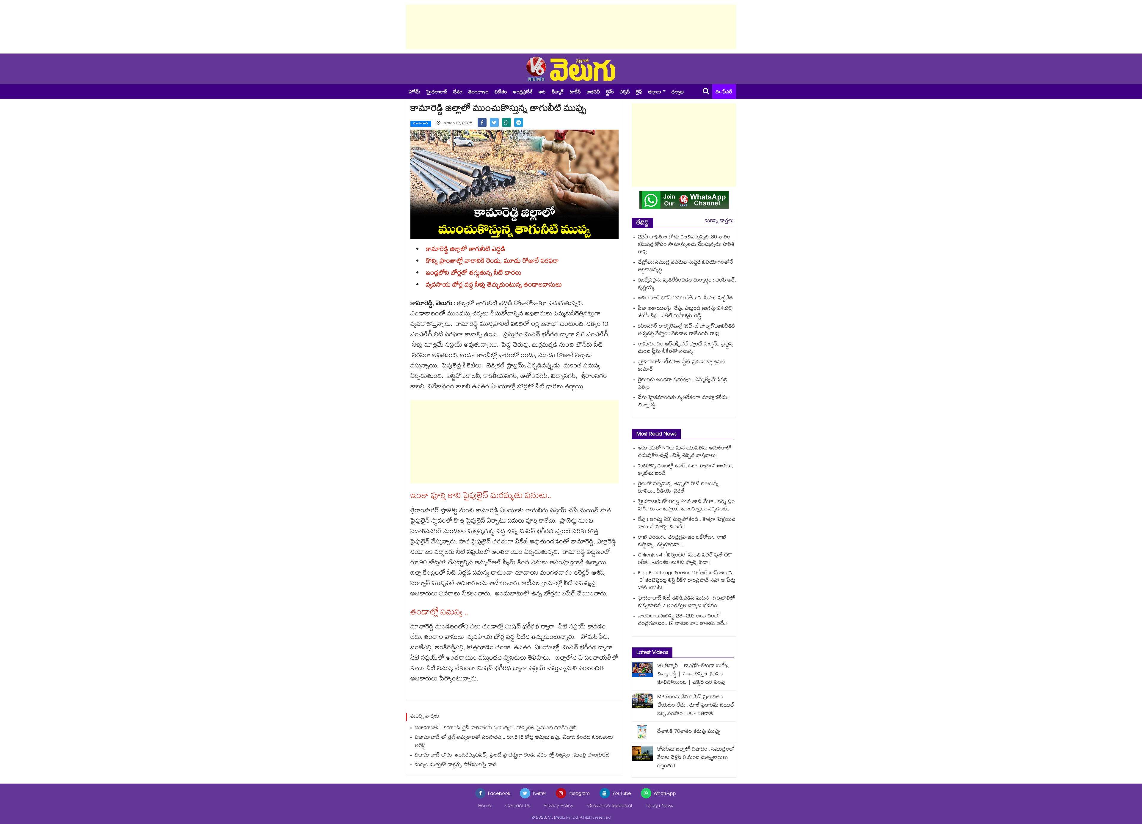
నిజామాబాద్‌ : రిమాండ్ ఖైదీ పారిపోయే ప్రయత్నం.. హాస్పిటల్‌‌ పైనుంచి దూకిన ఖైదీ (496, 728)
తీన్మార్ (558, 93)
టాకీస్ (575, 93)
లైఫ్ (639, 93)
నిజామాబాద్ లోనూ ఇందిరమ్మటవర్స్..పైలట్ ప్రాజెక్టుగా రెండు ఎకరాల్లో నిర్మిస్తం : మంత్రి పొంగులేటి (512, 755)
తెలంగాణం (478, 93)
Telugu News (659, 806)
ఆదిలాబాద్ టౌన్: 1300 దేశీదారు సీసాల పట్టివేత (685, 298)
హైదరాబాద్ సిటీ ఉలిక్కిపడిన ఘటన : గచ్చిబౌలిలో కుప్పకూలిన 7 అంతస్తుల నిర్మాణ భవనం (686, 603)
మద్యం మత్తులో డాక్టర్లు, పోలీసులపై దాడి (456, 765)
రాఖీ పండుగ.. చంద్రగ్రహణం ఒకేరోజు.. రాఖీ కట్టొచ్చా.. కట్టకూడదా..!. (682, 542)
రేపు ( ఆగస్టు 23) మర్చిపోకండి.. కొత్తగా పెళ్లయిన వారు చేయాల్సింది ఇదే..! (686, 524)
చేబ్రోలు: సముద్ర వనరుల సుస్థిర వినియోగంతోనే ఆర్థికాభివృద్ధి (685, 267)
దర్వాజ (678, 93)
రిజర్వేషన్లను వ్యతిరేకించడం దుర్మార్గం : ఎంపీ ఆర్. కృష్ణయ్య (687, 284)
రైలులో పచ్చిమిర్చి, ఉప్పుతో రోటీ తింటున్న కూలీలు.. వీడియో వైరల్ (678, 488)
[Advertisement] (571, 26)
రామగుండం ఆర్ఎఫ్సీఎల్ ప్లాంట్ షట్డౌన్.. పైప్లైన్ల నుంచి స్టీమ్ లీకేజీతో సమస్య (685, 348)
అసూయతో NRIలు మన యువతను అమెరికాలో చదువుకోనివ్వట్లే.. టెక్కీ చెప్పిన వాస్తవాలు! (684, 452)
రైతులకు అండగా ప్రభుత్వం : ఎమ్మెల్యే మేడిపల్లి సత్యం (682, 384)
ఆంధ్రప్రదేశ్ (523, 93)
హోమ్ (414, 93)
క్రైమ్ (610, 93)
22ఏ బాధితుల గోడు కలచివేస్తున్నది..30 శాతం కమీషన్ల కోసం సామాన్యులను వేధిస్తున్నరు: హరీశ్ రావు (686, 245)
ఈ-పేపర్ (723, 93)
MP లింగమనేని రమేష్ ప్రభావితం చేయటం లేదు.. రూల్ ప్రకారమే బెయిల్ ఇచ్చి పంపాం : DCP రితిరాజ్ (695, 705)
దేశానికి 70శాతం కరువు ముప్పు (689, 732)
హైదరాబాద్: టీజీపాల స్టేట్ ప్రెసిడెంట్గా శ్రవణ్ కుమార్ (681, 366)
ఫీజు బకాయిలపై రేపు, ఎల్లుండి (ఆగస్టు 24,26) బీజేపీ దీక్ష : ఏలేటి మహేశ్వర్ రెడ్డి (685, 313)
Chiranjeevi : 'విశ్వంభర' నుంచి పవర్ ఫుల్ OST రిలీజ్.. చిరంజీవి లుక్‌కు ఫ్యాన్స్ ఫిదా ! (685, 559)
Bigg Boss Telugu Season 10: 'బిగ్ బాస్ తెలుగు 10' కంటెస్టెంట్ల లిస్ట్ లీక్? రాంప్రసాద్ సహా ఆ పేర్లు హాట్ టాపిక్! (686, 581)
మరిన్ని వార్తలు (719, 221)
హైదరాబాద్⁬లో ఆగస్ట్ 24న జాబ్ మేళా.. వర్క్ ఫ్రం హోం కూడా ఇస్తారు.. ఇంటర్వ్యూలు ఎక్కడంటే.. (686, 506)
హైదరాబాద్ (436, 93)
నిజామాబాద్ (420, 124)
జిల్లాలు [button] (654, 93)
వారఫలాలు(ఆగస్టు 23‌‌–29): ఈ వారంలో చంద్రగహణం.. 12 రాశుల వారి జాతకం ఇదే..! (682, 620)
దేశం (457, 93)
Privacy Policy (558, 806)
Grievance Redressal (609, 806)
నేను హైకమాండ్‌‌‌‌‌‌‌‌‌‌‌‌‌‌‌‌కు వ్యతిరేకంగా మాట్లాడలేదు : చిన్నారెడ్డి (684, 402)
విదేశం (501, 93)
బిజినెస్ (593, 93)
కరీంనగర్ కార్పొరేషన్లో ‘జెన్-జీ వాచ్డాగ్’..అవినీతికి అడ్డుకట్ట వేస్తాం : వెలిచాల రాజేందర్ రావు (686, 331)
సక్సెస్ (625, 93)
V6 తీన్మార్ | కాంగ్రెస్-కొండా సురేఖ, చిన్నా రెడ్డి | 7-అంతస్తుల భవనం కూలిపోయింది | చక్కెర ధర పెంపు (693, 674)
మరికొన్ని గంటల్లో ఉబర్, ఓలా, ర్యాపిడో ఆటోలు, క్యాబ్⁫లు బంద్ (685, 470)
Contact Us (517, 806)
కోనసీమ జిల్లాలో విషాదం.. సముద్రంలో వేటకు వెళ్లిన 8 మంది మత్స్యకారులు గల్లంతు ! (696, 758)
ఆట (542, 93)
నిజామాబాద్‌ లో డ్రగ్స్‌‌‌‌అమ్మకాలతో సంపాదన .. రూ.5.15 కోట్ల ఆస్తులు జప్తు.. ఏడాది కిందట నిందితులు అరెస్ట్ (514, 742)
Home (484, 806)
